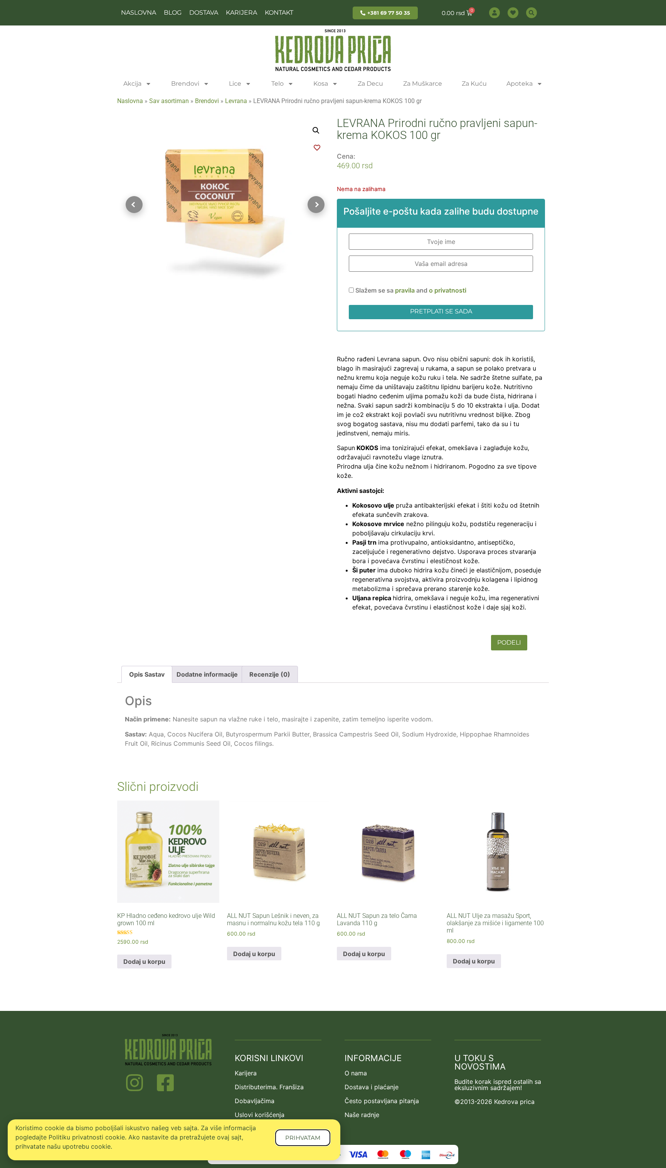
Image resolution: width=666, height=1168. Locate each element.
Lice (235, 83)
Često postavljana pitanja (382, 1101)
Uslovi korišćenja (259, 1115)
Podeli (509, 642)
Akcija (132, 83)
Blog (173, 12)
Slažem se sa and (410, 290)
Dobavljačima (254, 1101)
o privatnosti (447, 290)
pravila (405, 290)
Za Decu (370, 83)
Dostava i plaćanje (372, 1087)
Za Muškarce (422, 83)
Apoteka (519, 83)
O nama (356, 1073)
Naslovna (138, 12)
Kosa (320, 83)
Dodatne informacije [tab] (207, 674)
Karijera (241, 12)
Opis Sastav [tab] (147, 674)
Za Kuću (474, 83)
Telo (277, 83)
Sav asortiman (169, 101)
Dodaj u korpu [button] (144, 961)
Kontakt (279, 12)
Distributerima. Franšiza (269, 1087)
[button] (316, 130)
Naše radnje (362, 1115)
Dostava (203, 12)
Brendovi (185, 83)
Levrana (236, 101)
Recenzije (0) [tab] (269, 674)
